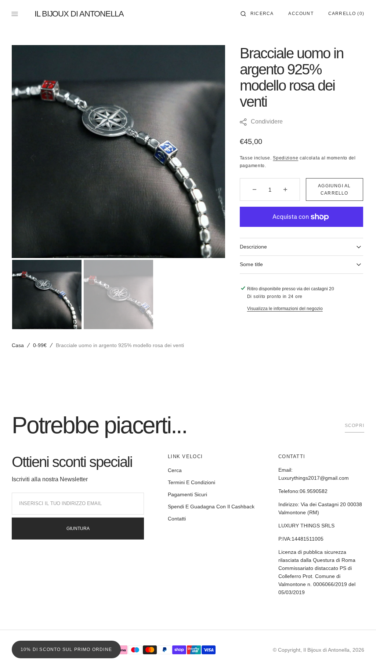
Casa (18, 345)
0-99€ (40, 345)
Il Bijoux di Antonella (326, 650)
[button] (257, 14)
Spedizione (285, 158)
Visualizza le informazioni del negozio (285, 308)
